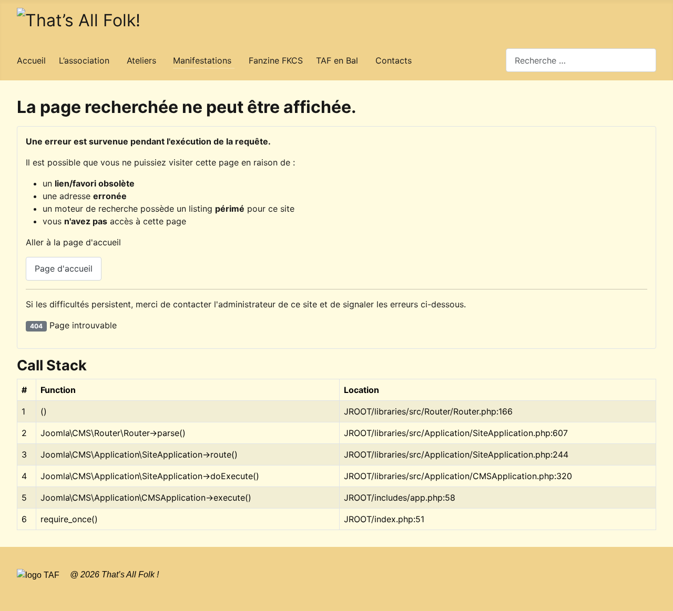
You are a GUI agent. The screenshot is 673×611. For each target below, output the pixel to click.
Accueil (31, 60)
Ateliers (141, 60)
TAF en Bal (337, 60)
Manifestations (202, 60)
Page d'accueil (64, 268)
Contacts (393, 60)
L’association (84, 60)
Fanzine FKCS (276, 60)
